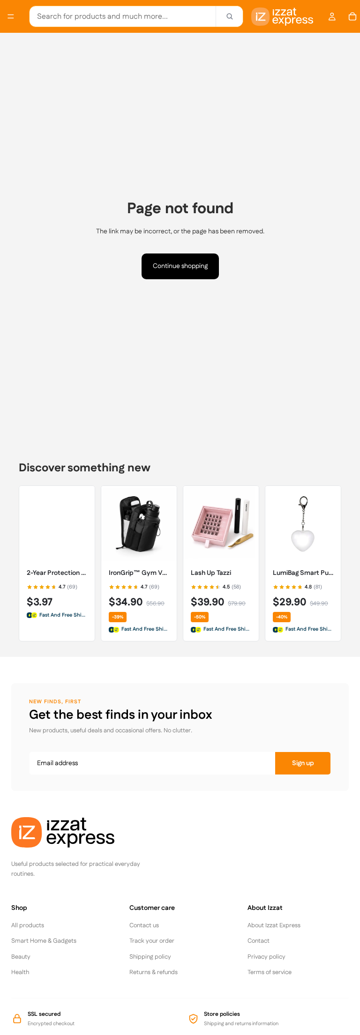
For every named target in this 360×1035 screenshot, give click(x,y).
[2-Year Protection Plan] (57, 523)
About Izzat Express (274, 925)
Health (20, 972)
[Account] (332, 16)
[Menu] (11, 16)
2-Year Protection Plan (57, 573)
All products (27, 925)
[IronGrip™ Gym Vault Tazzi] (139, 523)
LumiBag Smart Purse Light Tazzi (303, 573)
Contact (259, 941)
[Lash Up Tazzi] (221, 523)
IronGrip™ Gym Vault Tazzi (139, 573)
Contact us (144, 925)
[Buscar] (229, 16)
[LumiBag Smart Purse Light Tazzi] (303, 523)
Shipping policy (150, 957)
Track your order (151, 941)
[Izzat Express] (81, 832)
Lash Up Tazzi (211, 573)
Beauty (20, 957)
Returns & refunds (153, 972)
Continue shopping (180, 266)
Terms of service (270, 972)
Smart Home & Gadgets (43, 941)
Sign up (303, 763)
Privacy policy (266, 957)
